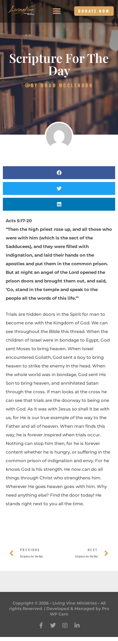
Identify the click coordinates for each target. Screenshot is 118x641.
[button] (56, 11)
